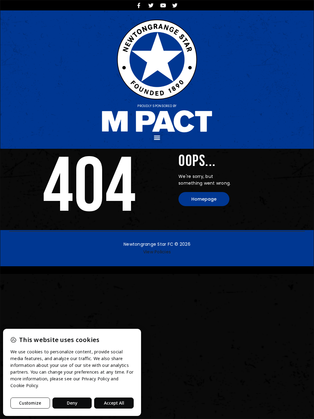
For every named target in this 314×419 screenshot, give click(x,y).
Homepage (203, 199)
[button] (157, 138)
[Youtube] (163, 5)
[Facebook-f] (139, 5)
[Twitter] (151, 5)
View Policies (157, 252)
